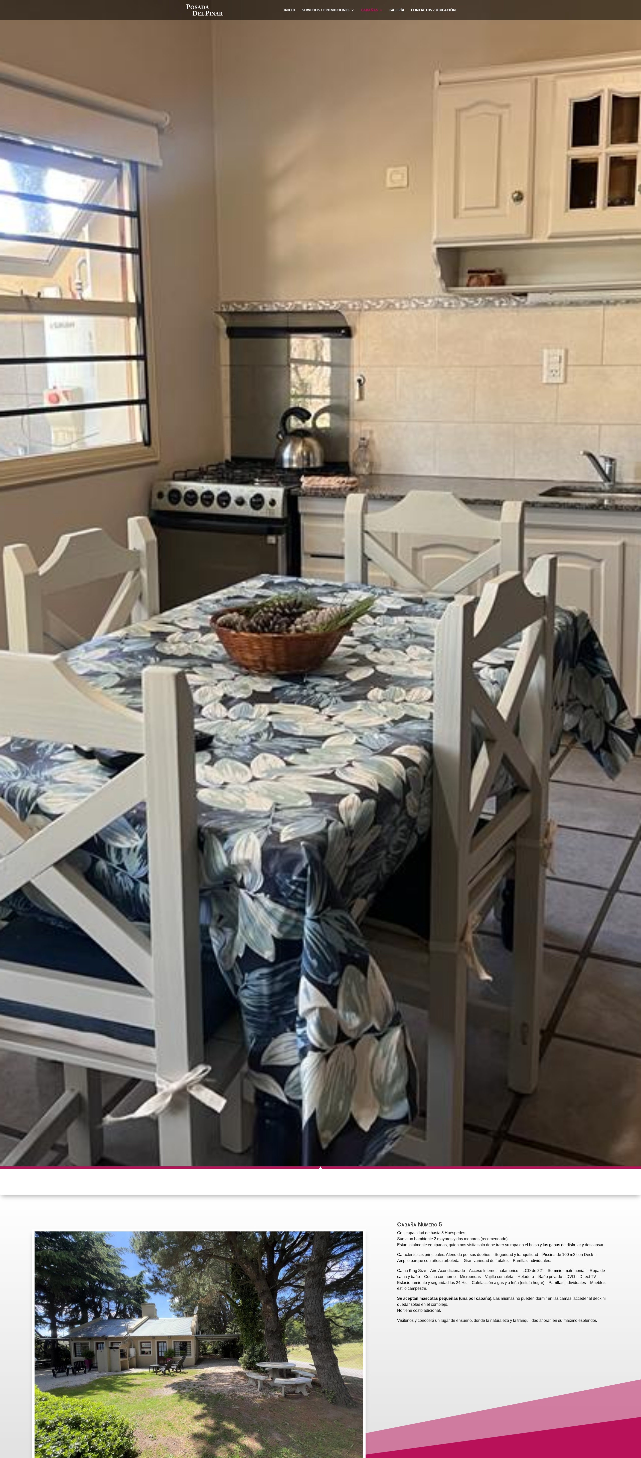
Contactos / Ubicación (433, 10)
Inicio (289, 10)
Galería (396, 10)
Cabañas (369, 10)
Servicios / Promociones (326, 10)
